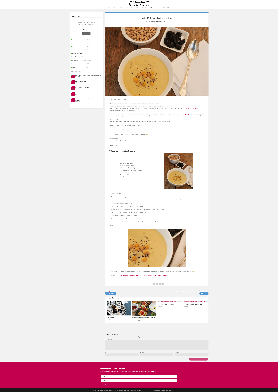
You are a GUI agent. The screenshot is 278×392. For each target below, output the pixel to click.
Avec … (158, 7)
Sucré (137, 7)
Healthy (151, 7)
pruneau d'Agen (152, 275)
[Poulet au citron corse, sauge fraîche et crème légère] (73, 76)
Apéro (114, 7)
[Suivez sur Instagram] (89, 33)
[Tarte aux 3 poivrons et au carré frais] (195, 301)
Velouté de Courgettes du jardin (166, 304)
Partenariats (166, 7)
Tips (140, 390)
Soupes (160, 21)
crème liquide (131, 275)
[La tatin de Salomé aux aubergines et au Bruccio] (73, 94)
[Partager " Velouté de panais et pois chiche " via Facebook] (153, 284)
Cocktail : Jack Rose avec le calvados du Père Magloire (86, 99)
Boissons (144, 7)
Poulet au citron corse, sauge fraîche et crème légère (88, 75)
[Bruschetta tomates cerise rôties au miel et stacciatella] (144, 308)
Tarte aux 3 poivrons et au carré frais (192, 304)
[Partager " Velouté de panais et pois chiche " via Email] (159, 284)
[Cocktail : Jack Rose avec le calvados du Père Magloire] (73, 100)
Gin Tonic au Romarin (80, 81)
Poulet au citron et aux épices (82, 87)
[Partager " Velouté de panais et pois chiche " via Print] (162, 284)
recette (160, 275)
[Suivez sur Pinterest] (86, 33)
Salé (132, 7)
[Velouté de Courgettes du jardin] (170, 301)
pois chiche (143, 275)
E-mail (142, 352)
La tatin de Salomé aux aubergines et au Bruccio (87, 93)
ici (124, 130)
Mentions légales (156, 390)
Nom (106, 352)
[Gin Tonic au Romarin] (73, 82)
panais (138, 275)
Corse (127, 7)
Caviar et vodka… (111, 317)
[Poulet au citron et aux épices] (73, 88)
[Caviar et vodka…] (119, 308)
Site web (177, 352)
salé (163, 275)
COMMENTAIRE (110, 339)
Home (109, 7)
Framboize (151, 21)
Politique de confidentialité (167, 390)
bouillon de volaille (121, 275)
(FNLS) (187, 115)
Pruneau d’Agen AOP (192, 108)
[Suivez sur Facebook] (83, 33)
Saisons (120, 7)
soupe (167, 275)
